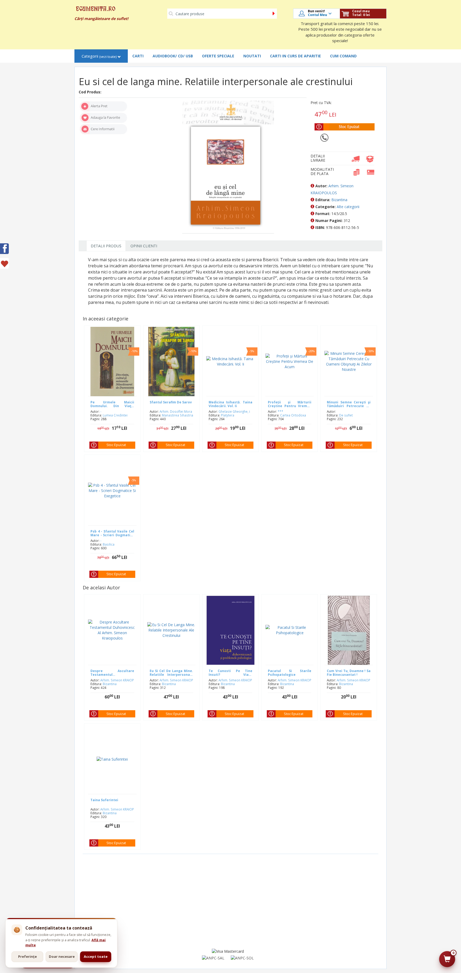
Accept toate (96, 956)
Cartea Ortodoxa (293, 415)
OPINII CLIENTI (143, 245)
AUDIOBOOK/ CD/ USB (173, 55)
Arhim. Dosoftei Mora (176, 411)
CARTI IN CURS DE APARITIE (295, 55)
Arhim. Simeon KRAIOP (117, 680)
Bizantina (339, 199)
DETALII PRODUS (106, 245)
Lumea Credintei (115, 415)
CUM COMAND (343, 55)
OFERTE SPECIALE (218, 55)
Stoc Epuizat (116, 445)
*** (280, 411)
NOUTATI (252, 55)
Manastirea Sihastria (177, 415)
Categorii (99, 56)
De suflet (346, 415)
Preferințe (27, 956)
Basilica (108, 544)
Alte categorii (348, 206)
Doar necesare (62, 956)
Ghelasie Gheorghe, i (234, 411)
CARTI (138, 55)
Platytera (227, 415)
